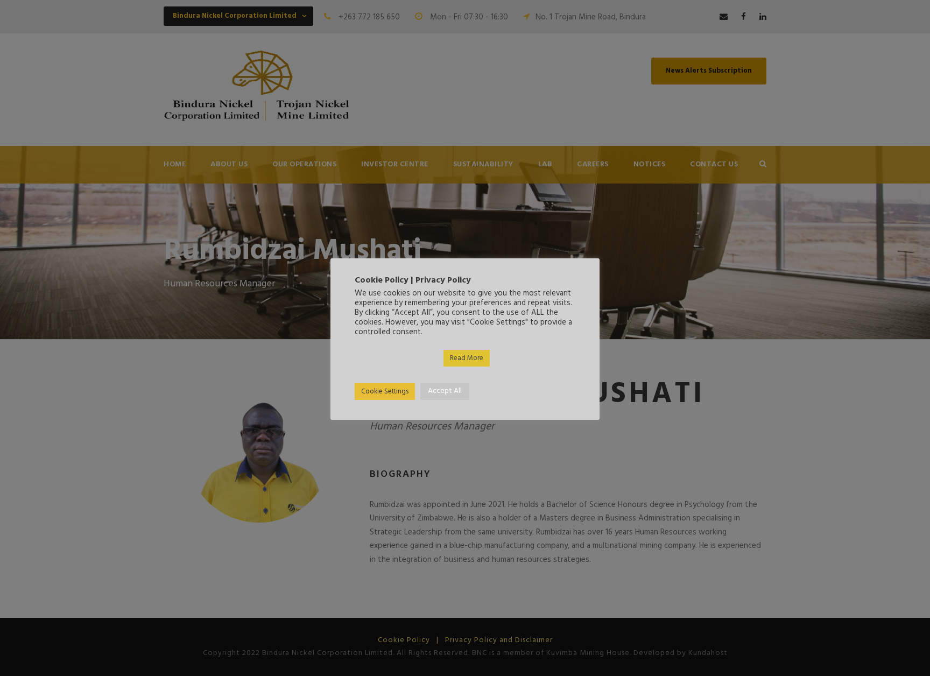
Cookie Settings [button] (384, 391)
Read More (466, 358)
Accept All (445, 391)
